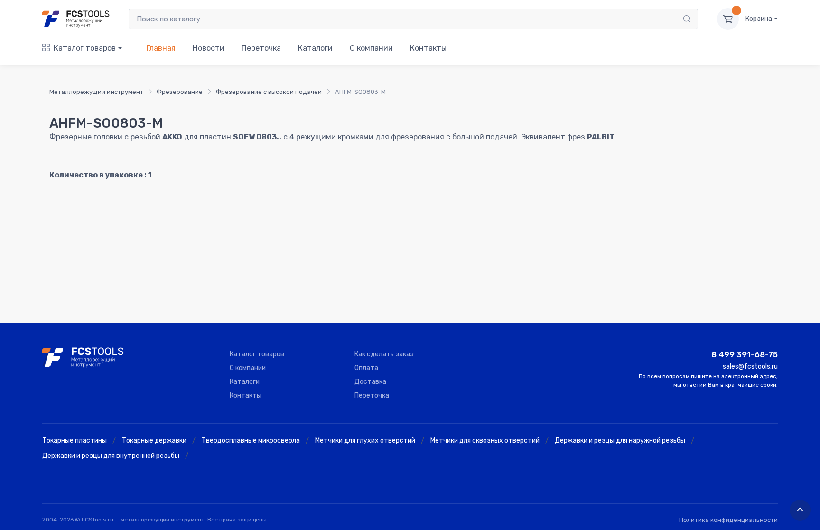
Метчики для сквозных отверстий (485, 441)
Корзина (758, 19)
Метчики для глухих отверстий (365, 441)
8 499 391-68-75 (744, 354)
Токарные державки (154, 441)
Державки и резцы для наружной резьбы (620, 441)
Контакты (428, 48)
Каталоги (315, 48)
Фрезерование (180, 91)
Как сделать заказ (384, 354)
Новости (208, 48)
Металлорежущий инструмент (96, 91)
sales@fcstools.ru (750, 367)
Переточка (261, 48)
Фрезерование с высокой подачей (269, 91)
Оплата (366, 368)
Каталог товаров (85, 48)
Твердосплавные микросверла (251, 441)
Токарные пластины (74, 441)
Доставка (370, 382)
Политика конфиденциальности (728, 519)
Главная (161, 48)
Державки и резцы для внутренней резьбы (110, 456)
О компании (371, 48)
